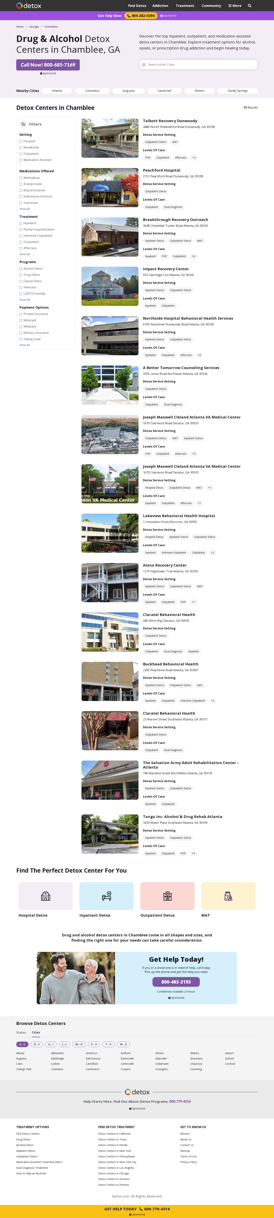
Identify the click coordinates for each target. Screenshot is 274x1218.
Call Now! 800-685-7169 (48, 65)
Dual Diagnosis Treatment (32, 1168)
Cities (36, 1033)
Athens (199, 91)
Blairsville (161, 1058)
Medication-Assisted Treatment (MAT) (39, 1162)
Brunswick (196, 1058)
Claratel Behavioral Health (169, 614)
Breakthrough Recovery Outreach (175, 219)
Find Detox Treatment (116, 1127)
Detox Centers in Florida (112, 1145)
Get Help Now (109, 15)
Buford (229, 1058)
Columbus (92, 91)
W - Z (123, 1044)
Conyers (126, 1069)
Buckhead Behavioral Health (171, 664)
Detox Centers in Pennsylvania (116, 1156)
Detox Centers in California (114, 1133)
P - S (94, 1044)
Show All (24, 209)
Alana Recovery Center (165, 565)
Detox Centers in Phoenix (113, 1184)
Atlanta (57, 91)
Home (20, 26)
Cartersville (127, 1063)
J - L (64, 1044)
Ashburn (126, 1053)
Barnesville (127, 1058)
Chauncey (196, 1063)
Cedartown (162, 1063)
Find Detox (137, 5)
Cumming (196, 1069)
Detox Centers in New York (114, 1151)
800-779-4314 (180, 1101)
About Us (185, 1139)
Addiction (160, 5)
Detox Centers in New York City (117, 1162)
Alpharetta (57, 1053)
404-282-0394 (143, 15)
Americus (91, 1053)
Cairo (19, 1063)
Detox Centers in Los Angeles (116, 1168)
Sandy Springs (238, 91)
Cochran (230, 1063)
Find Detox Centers (28, 1133)
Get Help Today (137, 1208)
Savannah (164, 91)
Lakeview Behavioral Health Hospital (179, 515)
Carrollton (92, 1063)
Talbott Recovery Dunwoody (170, 120)
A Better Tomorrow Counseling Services (181, 367)
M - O (79, 1044)
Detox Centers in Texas (112, 1139)
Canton (55, 1063)
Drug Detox (23, 1139)
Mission (185, 1133)
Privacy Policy (188, 1162)
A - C (22, 1044)
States (21, 1033)
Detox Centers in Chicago (113, 1173)
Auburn (229, 1053)
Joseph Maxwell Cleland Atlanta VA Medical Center (192, 417)
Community (211, 5)
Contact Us (187, 1145)
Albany (20, 1053)
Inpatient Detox (25, 1151)
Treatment (185, 5)
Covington (161, 1069)
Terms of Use (188, 1156)
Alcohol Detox (24, 1145)
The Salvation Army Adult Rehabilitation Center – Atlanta (191, 765)
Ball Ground (93, 1058)
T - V (108, 1044)
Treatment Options (32, 1127)
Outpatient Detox (26, 1156)
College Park (23, 1069)
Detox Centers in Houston (114, 1179)
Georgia (34, 26)
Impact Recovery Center (166, 268)
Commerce (92, 1069)
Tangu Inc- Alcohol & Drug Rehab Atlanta (182, 816)
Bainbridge (57, 1058)
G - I (50, 1044)
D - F (37, 1044)
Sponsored (169, 15)
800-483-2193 (176, 982)
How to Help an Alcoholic (31, 1173)
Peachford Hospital (161, 170)
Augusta (128, 91)
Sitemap (185, 1151)
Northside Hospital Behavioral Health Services (188, 318)
